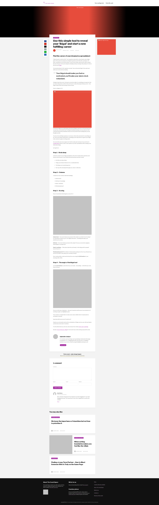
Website (80, 381)
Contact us (96, 492)
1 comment (72, 50)
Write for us (96, 490)
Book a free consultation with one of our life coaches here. (72, 355)
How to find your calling (62, 329)
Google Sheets (56, 143)
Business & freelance (55, 417)
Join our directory (78, 493)
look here (59, 393)
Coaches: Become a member (99, 484)
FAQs (95, 481)
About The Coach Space (99, 487)
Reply (58, 401)
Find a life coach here (54, 487)
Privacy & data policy (94, 502)
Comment (55, 366)
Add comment (62, 430)
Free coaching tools (99, 3)
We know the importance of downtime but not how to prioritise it (70, 422)
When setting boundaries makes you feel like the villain (83, 444)
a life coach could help (83, 326)
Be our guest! (85, 484)
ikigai (60, 65)
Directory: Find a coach (98, 495)
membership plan (72, 494)
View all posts (63, 345)
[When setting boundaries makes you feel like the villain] (60, 444)
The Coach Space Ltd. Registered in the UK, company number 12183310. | (79, 502)
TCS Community (54, 458)
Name (54, 381)
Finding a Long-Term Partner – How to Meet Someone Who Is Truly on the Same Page (68, 463)
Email (67, 381)
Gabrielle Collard (58, 49)
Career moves (56, 37)
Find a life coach (109, 3)
